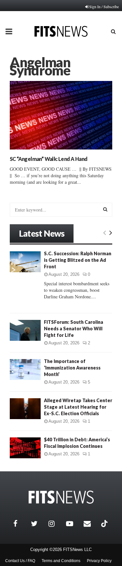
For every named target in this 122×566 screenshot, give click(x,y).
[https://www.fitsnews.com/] (61, 497)
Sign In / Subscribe (104, 6)
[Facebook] (20, 523)
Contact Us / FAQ (20, 560)
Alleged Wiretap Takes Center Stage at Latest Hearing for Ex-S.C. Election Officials (78, 407)
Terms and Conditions (61, 560)
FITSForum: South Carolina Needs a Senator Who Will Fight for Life (73, 328)
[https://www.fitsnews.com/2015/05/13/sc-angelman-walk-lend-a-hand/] (61, 115)
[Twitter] (38, 523)
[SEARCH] (105, 209)
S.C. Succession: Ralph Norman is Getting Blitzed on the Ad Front (77, 260)
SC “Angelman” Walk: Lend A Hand (48, 159)
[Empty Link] (104, 232)
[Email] (91, 523)
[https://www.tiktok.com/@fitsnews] (105, 523)
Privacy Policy (99, 560)
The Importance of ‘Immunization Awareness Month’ (72, 367)
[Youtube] (73, 523)
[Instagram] (55, 523)
